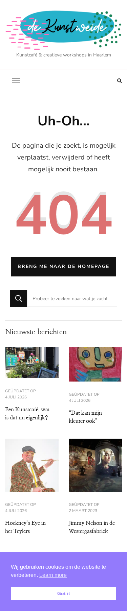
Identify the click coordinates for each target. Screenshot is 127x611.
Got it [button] (63, 593)
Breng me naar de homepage (63, 266)
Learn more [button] (53, 575)
